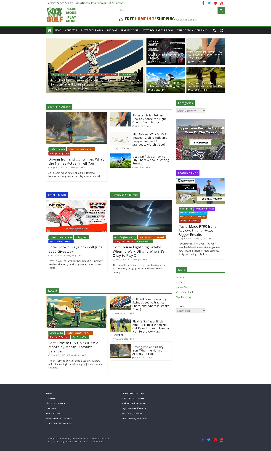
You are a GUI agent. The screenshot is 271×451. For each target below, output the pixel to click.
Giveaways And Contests (61, 237)
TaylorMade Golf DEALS (133, 408)
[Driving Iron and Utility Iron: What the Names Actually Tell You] (76, 114)
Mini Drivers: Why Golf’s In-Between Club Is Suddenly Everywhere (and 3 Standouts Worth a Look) (150, 139)
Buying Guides (59, 74)
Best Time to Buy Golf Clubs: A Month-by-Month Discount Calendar (73, 346)
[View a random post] (221, 30)
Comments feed (184, 292)
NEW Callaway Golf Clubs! (134, 418)
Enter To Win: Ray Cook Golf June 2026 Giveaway (75, 249)
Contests (71, 30)
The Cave (112, 30)
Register (180, 277)
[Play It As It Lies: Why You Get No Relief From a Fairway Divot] (205, 68)
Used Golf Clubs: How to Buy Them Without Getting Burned (166, 84)
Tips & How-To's (127, 74)
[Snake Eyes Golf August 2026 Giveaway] (165, 40)
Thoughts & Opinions (107, 74)
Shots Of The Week (92, 30)
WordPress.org (183, 296)
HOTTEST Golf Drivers (132, 398)
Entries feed (182, 287)
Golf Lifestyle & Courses (125, 237)
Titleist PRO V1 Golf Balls (191, 30)
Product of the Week (205, 208)
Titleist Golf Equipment (132, 393)
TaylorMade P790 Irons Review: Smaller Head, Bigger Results (197, 230)
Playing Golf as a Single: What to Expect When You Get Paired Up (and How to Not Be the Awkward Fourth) (141, 328)
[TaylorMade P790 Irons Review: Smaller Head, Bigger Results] (200, 180)
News (58, 30)
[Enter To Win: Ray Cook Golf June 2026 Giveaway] (76, 202)
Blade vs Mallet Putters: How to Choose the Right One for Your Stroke (205, 55)
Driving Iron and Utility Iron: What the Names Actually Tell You (115, 2)
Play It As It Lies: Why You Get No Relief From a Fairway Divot (206, 84)
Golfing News (81, 237)
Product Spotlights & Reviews (193, 212)
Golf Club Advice (57, 149)
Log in (179, 282)
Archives (180, 306)
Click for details (186, 19)
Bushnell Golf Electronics (133, 403)
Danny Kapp (77, 88)
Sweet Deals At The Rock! (157, 30)
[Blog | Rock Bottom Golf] (49, 30)
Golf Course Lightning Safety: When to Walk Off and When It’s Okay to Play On (139, 251)
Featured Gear (129, 30)
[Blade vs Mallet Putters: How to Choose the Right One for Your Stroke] (205, 40)
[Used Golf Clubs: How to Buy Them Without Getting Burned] (165, 68)
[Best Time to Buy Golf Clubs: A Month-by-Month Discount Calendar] (76, 298)
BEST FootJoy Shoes (131, 413)
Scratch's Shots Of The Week (81, 74)
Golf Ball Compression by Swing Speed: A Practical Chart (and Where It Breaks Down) (97, 82)
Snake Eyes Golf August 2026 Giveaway (165, 56)
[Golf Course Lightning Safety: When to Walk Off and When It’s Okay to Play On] (141, 202)
